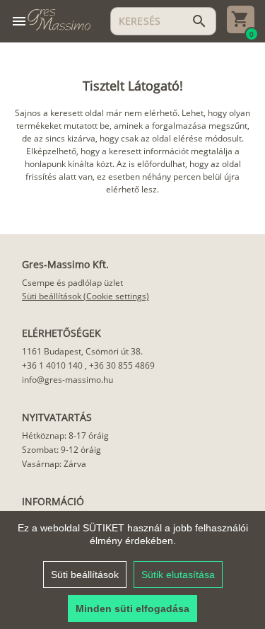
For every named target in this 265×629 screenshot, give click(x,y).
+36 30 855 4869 (122, 365)
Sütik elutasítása (178, 574)
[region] (132, 570)
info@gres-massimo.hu (67, 380)
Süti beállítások (85, 574)
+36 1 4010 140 (52, 365)
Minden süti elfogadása (132, 608)
